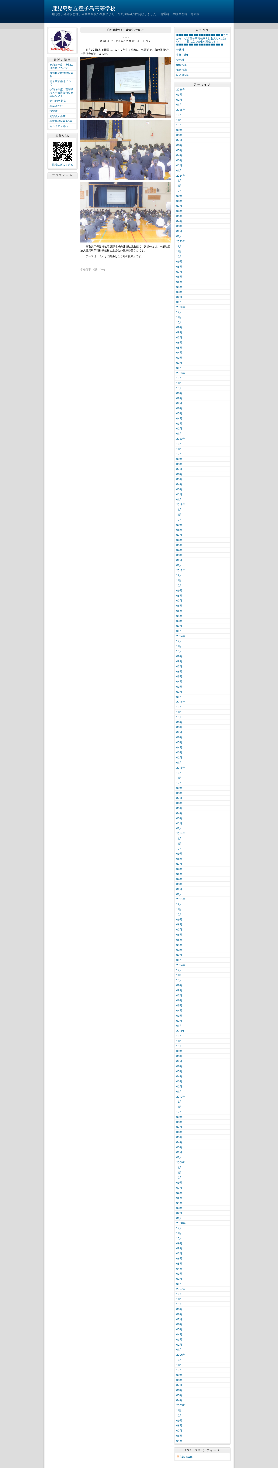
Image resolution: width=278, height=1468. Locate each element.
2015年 (180, 767)
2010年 (180, 1096)
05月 (179, 150)
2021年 (180, 373)
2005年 (181, 1405)
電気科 (180, 59)
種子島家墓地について (61, 83)
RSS (182, 1456)
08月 (179, 135)
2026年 (180, 89)
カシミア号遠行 (59, 126)
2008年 (181, 1223)
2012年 (180, 965)
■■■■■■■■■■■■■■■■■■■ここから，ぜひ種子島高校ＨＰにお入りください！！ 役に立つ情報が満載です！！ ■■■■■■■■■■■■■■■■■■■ (202, 39)
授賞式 (53, 111)
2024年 (180, 175)
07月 (179, 140)
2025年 (180, 109)
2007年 (180, 1288)
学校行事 (85, 269)
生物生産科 (182, 54)
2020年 (180, 438)
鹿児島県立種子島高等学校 (84, 8)
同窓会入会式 (57, 116)
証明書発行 (182, 74)
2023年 (180, 241)
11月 (179, 119)
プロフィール (62, 175)
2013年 (180, 899)
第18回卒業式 (58, 100)
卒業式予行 (56, 105)
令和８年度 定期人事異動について (61, 66)
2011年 (180, 1030)
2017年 (180, 636)
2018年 (180, 570)
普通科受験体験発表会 (61, 74)
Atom (189, 1456)
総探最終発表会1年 (61, 121)
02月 (179, 99)
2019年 (180, 504)
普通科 (180, 49)
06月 (179, 145)
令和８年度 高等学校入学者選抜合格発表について (61, 92)
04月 (179, 155)
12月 (179, 114)
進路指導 (181, 69)
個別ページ (99, 269)
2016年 (180, 701)
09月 (179, 129)
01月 (179, 104)
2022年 (180, 307)
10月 (179, 125)
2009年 (181, 1162)
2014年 (180, 833)
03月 (179, 94)
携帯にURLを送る (62, 164)
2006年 (181, 1354)
